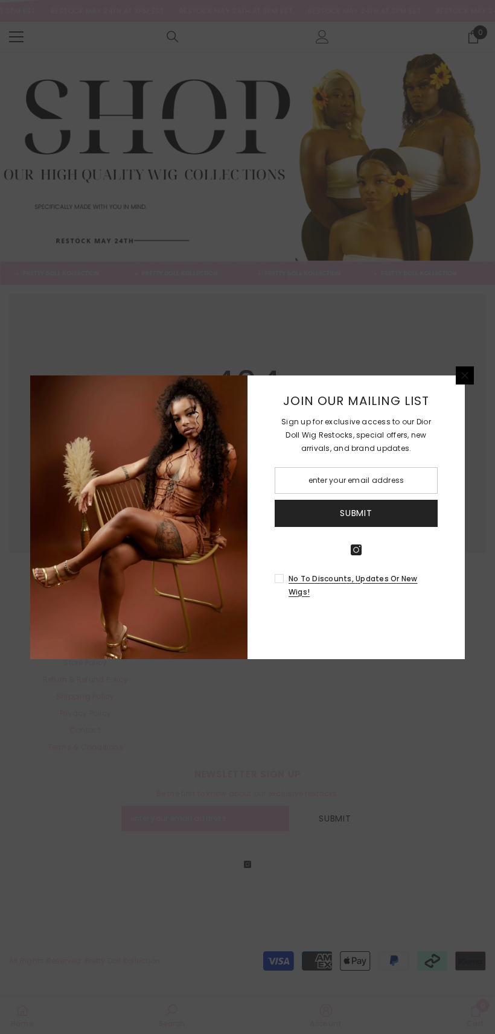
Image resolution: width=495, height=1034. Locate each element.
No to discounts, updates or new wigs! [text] (353, 585)
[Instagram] (356, 550)
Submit (356, 513)
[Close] (465, 375)
